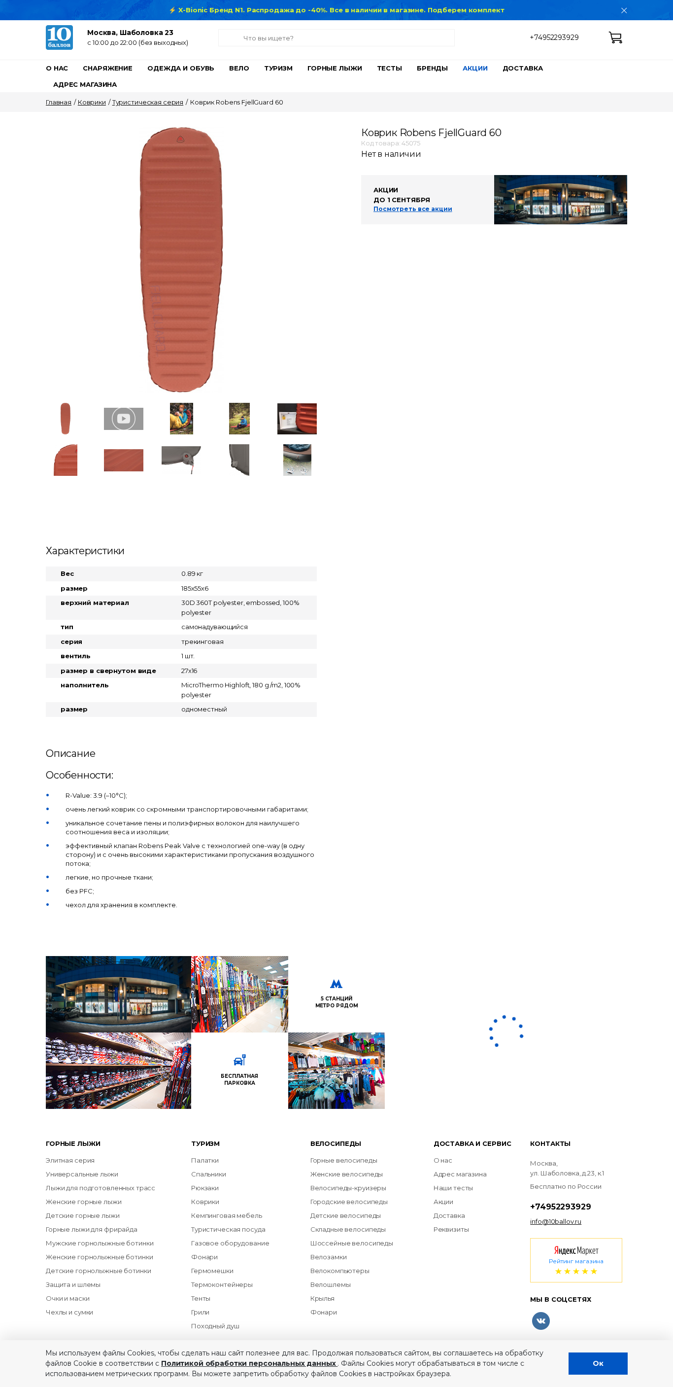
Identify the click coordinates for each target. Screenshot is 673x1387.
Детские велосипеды (345, 1215)
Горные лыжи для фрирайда (91, 1229)
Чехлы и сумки (69, 1312)
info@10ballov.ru (555, 1221)
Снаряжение (108, 68)
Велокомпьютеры (340, 1271)
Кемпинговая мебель (226, 1215)
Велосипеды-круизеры (348, 1188)
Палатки (205, 1160)
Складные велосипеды (348, 1229)
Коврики (92, 102)
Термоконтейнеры (222, 1284)
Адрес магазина (85, 84)
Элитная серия (70, 1160)
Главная (58, 102)
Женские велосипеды (346, 1174)
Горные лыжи (334, 68)
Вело (239, 68)
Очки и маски (67, 1298)
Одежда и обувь (180, 68)
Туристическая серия (148, 102)
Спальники (208, 1174)
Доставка (523, 68)
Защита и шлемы (73, 1284)
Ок (598, 1363)
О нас (57, 68)
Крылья (322, 1298)
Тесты (389, 68)
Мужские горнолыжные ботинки (100, 1243)
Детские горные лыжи (83, 1215)
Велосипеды (336, 1143)
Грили (200, 1312)
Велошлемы (330, 1284)
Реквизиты (451, 1229)
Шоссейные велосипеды (351, 1243)
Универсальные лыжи (82, 1174)
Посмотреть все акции (412, 209)
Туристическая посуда (228, 1229)
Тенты (200, 1298)
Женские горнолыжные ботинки (99, 1257)
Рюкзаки (205, 1188)
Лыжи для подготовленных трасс (100, 1188)
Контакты (550, 1143)
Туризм (278, 68)
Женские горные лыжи (84, 1202)
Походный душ (215, 1326)
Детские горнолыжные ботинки (98, 1271)
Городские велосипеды (349, 1202)
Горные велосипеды (343, 1160)
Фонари (204, 1257)
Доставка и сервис (472, 1143)
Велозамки (328, 1257)
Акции (475, 68)
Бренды (432, 68)
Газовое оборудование (230, 1243)
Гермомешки (212, 1271)
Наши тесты (453, 1188)
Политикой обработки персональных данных (249, 1363)
